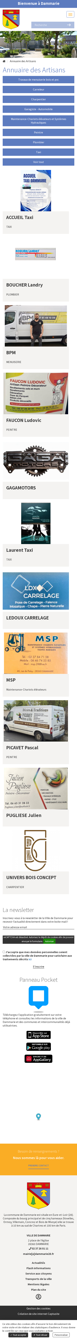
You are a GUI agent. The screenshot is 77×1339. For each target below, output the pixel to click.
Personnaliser (61, 1334)
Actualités (38, 1263)
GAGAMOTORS (21, 487)
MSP (11, 680)
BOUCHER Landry (24, 285)
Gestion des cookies (38, 1308)
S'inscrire (38, 966)
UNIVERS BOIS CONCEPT (31, 877)
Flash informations (39, 1268)
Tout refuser (41, 1334)
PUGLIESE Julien (23, 815)
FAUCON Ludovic (23, 420)
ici (30, 959)
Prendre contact (38, 1165)
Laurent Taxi (19, 550)
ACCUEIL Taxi (19, 217)
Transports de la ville (38, 1279)
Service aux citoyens (38, 1273)
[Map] (38, 1110)
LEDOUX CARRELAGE (27, 617)
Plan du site (38, 1289)
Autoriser (49, 941)
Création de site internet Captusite (38, 1314)
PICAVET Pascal (22, 747)
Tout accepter (19, 1334)
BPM (11, 352)
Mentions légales (38, 1284)
